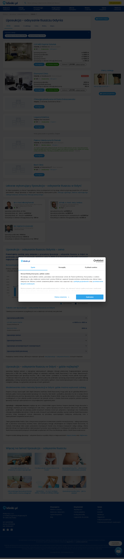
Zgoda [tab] (33, 267)
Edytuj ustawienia (61, 297)
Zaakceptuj (89, 297)
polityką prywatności (81, 281)
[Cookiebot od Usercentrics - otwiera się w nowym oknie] (95, 261)
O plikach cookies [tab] (91, 267)
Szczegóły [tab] (62, 267)
